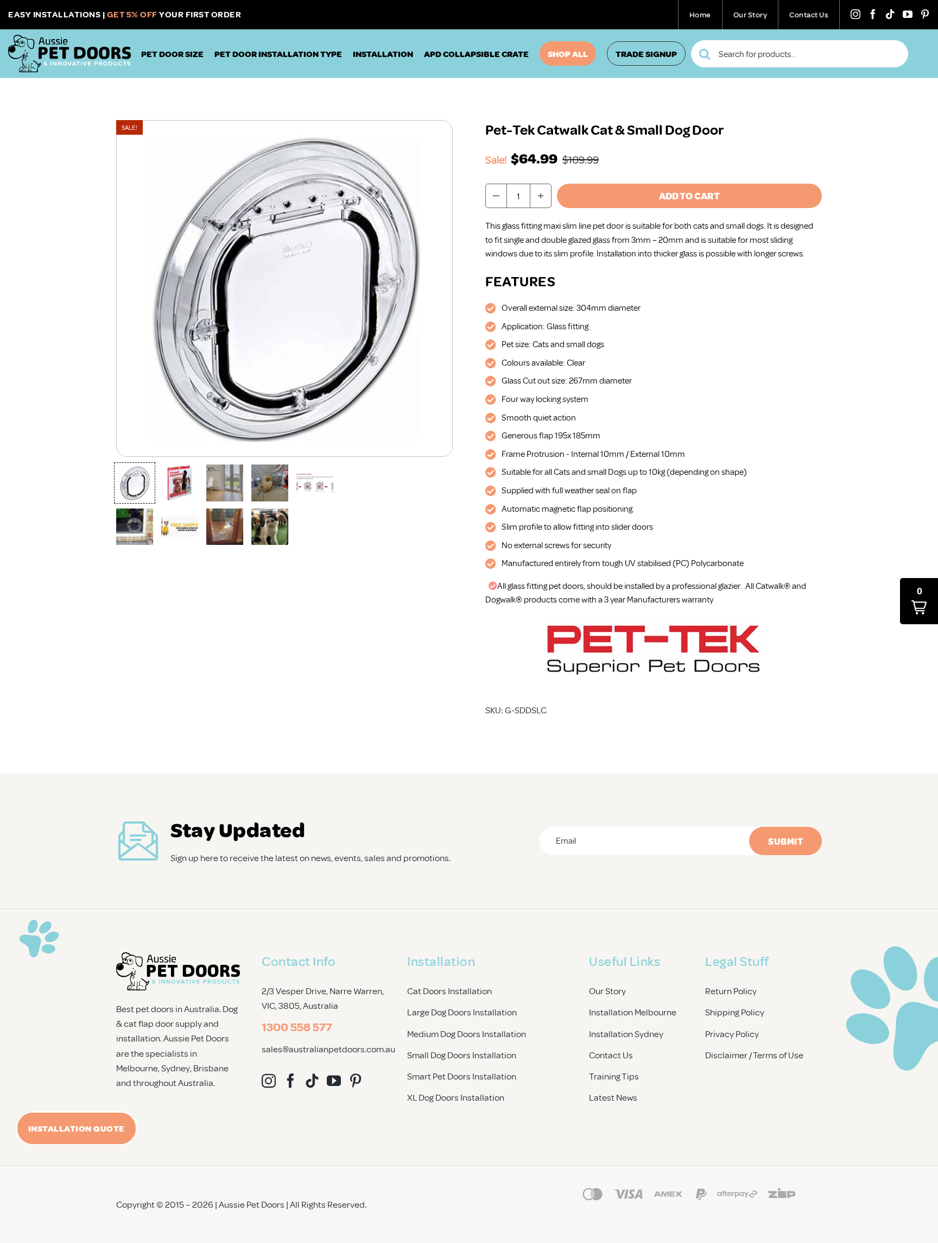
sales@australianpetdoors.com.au (328, 1048)
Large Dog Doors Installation (462, 1012)
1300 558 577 (297, 1026)
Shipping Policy (734, 1012)
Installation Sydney (626, 1033)
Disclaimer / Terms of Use (754, 1054)
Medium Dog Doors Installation (466, 1033)
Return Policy (731, 990)
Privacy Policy (732, 1033)
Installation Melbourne (632, 1012)
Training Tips (614, 1076)
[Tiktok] (890, 14)
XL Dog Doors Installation (455, 1097)
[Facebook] (873, 14)
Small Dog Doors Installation (461, 1054)
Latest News (613, 1097)
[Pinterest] (925, 14)
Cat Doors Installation (449, 990)
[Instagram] (855, 14)
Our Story (607, 990)
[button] (134, 482)
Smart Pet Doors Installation (461, 1076)
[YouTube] (907, 14)
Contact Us (611, 1054)
